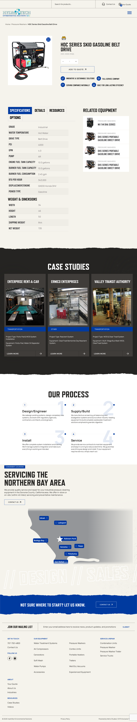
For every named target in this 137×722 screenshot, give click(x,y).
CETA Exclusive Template (126, 719)
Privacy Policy (65, 719)
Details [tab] (40, 110)
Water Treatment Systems (45, 643)
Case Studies (13, 702)
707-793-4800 (13, 643)
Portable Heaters (76, 654)
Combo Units (75, 649)
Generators (39, 654)
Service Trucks (106, 655)
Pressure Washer (107, 647)
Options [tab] (15, 118)
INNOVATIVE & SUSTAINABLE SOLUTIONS (80, 78)
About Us (11, 688)
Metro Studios (112, 719)
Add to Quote (76, 69)
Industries (11, 692)
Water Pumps (40, 666)
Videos (10, 707)
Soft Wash (38, 660)
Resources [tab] (56, 110)
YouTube (15, 658)
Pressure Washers (19, 24)
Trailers (72, 660)
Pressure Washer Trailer (110, 651)
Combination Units (108, 643)
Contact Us (105, 604)
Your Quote (12, 684)
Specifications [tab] (20, 110)
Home (7, 24)
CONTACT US (13, 502)
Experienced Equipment (80, 672)
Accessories (39, 672)
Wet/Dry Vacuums (77, 666)
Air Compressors (41, 649)
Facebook (9, 658)
